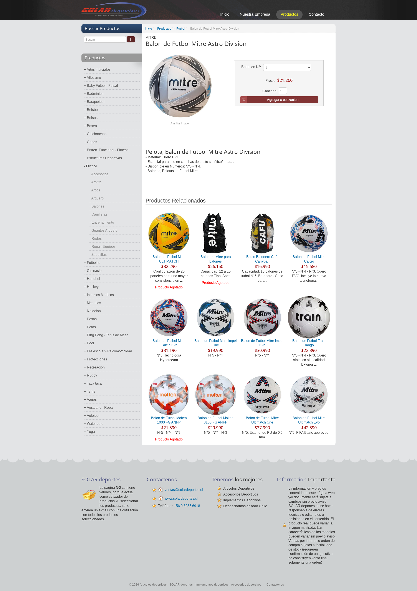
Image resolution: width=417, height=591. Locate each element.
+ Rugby (90, 375)
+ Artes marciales (97, 69)
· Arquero (96, 198)
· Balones (96, 206)
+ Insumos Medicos (99, 295)
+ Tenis (89, 391)
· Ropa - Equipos (102, 246)
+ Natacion (92, 311)
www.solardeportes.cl (181, 498)
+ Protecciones (95, 359)
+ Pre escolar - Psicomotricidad (108, 351)
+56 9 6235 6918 (187, 506)
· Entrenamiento (101, 222)
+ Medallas (92, 303)
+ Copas (90, 142)
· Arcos (94, 190)
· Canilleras (98, 214)
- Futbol (90, 166)
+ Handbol (92, 279)
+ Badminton (94, 93)
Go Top (409, 582)
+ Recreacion (94, 367)
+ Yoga (89, 432)
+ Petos (90, 327)
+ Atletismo (92, 77)
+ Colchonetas (95, 134)
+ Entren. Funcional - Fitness (106, 150)
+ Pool (89, 343)
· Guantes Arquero (103, 230)
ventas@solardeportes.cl (184, 490)
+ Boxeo (90, 126)
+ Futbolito (92, 263)
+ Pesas (90, 319)
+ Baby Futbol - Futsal (101, 85)
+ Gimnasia (93, 271)
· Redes (95, 238)
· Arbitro (95, 182)
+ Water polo (93, 423)
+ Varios (90, 399)
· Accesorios (98, 174)
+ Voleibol (91, 415)
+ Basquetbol (94, 102)
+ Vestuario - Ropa (98, 407)
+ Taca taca (93, 383)
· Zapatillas (98, 254)
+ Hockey (91, 287)
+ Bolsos (91, 118)
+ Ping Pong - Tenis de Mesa (106, 335)
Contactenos (275, 584)
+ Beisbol (91, 110)
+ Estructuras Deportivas (103, 158)
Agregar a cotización (283, 99)
